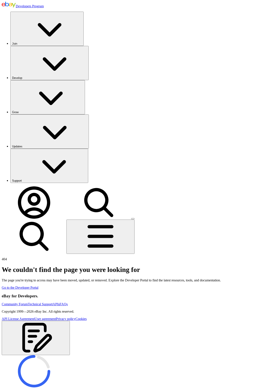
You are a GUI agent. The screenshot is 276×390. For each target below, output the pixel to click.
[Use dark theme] (133, 218)
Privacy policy (65, 319)
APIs (56, 304)
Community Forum (15, 304)
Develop (17, 78)
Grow (15, 112)
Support (17, 180)
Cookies (81, 319)
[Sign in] (34, 217)
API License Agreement (18, 319)
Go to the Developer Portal (20, 287)
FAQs (64, 304)
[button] (36, 338)
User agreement (45, 319)
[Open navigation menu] (100, 237)
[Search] (98, 217)
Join (14, 43)
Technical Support (40, 304)
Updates (17, 146)
